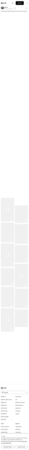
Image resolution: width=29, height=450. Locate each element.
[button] (27, 3)
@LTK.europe (4, 411)
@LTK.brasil (4, 413)
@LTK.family (4, 408)
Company (17, 411)
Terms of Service (5, 426)
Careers (17, 413)
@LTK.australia (4, 416)
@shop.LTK (3, 402)
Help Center (18, 426)
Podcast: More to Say (6, 399)
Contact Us (18, 432)
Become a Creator (20, 402)
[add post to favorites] (12, 219)
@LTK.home (4, 405)
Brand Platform (19, 405)
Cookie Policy (4, 432)
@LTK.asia (3, 419)
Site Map (17, 429)
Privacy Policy (4, 429)
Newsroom (18, 408)
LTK (16, 399)
